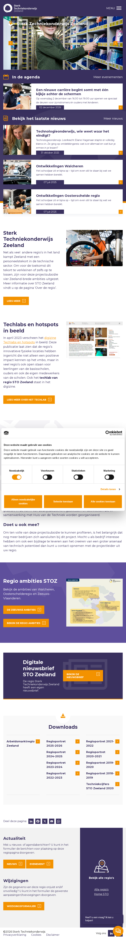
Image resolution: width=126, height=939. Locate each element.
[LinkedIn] (31, 822)
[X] (44, 822)
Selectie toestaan (63, 501)
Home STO (101, 894)
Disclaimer (53, 934)
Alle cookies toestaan (103, 501)
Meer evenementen (108, 77)
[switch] (47, 477)
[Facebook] (38, 822)
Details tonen (108, 489)
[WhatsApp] (58, 822)
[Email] (51, 822)
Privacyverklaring (14, 934)
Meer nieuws (113, 118)
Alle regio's (101, 889)
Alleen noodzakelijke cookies (23, 501)
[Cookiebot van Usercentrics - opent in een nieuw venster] (108, 433)
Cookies (36, 934)
